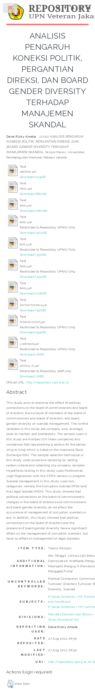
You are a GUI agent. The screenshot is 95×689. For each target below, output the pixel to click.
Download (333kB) (33, 254)
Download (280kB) (34, 211)
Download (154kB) (33, 332)
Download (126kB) (33, 293)
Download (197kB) (33, 310)
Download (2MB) (32, 354)
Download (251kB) (33, 277)
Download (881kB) (33, 194)
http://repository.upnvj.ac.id (47, 382)
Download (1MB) (32, 376)
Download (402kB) (33, 233)
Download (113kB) (33, 177)
